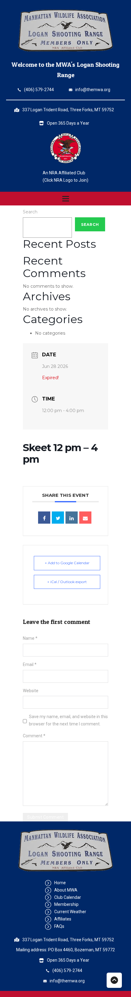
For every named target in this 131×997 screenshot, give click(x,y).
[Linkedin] (72, 517)
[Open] (65, 198)
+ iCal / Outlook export (67, 581)
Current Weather (70, 911)
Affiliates (62, 919)
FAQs (59, 926)
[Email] (85, 517)
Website (30, 690)
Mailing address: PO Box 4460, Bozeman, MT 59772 (65, 949)
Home (60, 882)
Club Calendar (67, 897)
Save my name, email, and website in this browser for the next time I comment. (68, 720)
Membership (66, 904)
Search (30, 212)
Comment (34, 735)
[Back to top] (114, 980)
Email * (30, 664)
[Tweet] (58, 517)
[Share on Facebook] (44, 517)
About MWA (65, 890)
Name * (30, 638)
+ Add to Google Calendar (67, 563)
